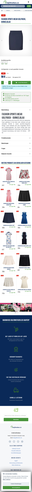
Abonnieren (16, 419)
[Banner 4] (17, 312)
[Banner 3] (16, 312)
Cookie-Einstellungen (16, 483)
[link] (16, 375)
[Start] (2, 10)
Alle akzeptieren (16, 487)
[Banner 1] (14, 312)
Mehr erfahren (6, 479)
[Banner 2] (15, 312)
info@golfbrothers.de (17, 437)
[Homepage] (11, 2)
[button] (3, 40)
